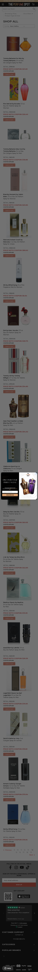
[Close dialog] (36, 473)
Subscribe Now (10, 495)
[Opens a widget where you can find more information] (7, 968)
